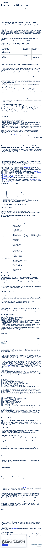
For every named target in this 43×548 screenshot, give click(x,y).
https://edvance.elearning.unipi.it (35, 179)
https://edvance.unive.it (37, 172)
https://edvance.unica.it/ (6, 174)
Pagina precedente (5, 2)
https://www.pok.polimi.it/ (27, 167)
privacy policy (25, 428)
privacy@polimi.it (17, 134)
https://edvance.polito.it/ (35, 171)
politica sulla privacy (22, 487)
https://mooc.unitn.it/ (5, 178)
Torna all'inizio (39, 338)
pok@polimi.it (9, 365)
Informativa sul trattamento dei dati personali (8, 10)
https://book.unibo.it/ (9, 181)
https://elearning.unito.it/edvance (7, 176)
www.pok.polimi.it (7, 345)
